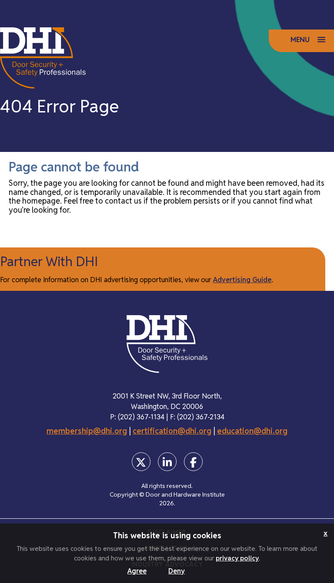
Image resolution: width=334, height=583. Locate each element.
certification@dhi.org (172, 431)
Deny (176, 571)
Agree (137, 571)
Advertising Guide (242, 279)
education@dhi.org (252, 431)
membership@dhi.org (87, 431)
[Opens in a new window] (141, 461)
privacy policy (237, 558)
